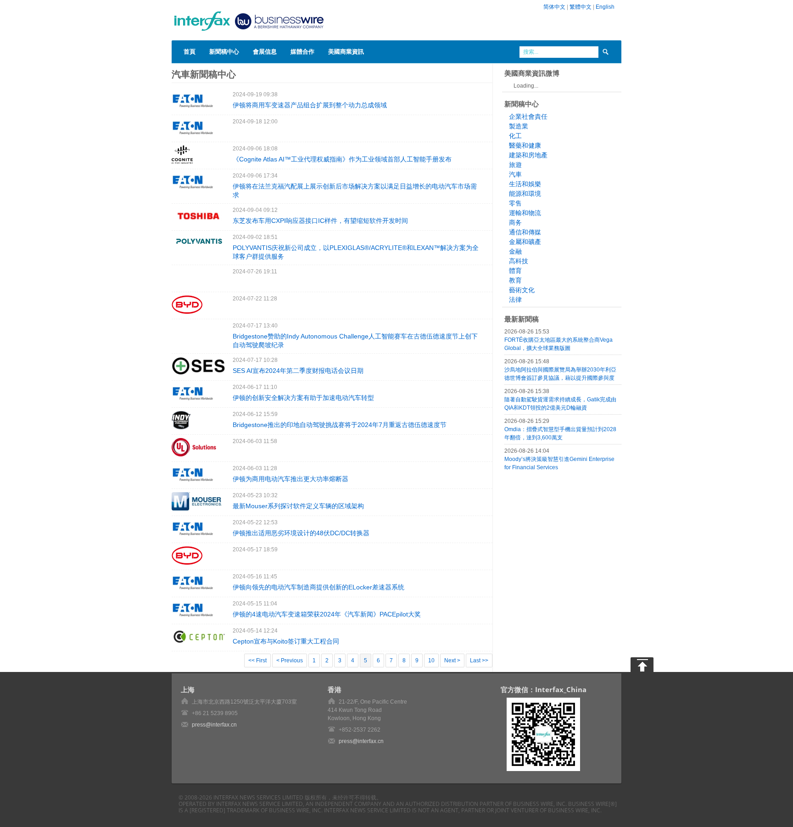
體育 (515, 270)
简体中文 (554, 7)
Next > (452, 660)
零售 (515, 203)
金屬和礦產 (525, 241)
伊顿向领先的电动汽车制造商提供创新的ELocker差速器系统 (318, 587)
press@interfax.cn (214, 725)
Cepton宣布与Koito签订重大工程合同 (286, 641)
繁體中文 (581, 7)
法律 (515, 299)
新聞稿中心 (224, 51)
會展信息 (265, 51)
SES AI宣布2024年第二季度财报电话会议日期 (298, 370)
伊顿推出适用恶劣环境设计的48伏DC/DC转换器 (301, 533)
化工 (515, 135)
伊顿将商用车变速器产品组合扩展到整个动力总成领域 (310, 105)
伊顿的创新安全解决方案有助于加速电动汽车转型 (303, 397)
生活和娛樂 (525, 184)
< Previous (289, 660)
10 (431, 660)
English (605, 7)
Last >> (479, 660)
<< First (257, 660)
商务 (515, 222)
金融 (515, 251)
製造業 (518, 126)
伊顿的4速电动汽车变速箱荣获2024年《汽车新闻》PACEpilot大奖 (327, 614)
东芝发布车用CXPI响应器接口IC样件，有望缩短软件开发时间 (320, 220)
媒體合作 (302, 51)
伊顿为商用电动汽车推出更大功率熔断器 (290, 479)
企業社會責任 (528, 116)
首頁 (189, 51)
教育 (515, 280)
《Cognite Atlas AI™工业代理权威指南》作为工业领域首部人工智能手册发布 (342, 159)
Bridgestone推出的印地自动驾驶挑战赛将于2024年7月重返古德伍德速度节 (340, 424)
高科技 (518, 261)
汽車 (515, 174)
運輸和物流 (525, 212)
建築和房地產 (528, 155)
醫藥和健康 (525, 145)
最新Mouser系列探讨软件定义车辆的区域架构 (298, 506)
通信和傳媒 (525, 232)
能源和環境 (525, 193)
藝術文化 (522, 290)
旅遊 (515, 164)
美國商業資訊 (346, 51)
